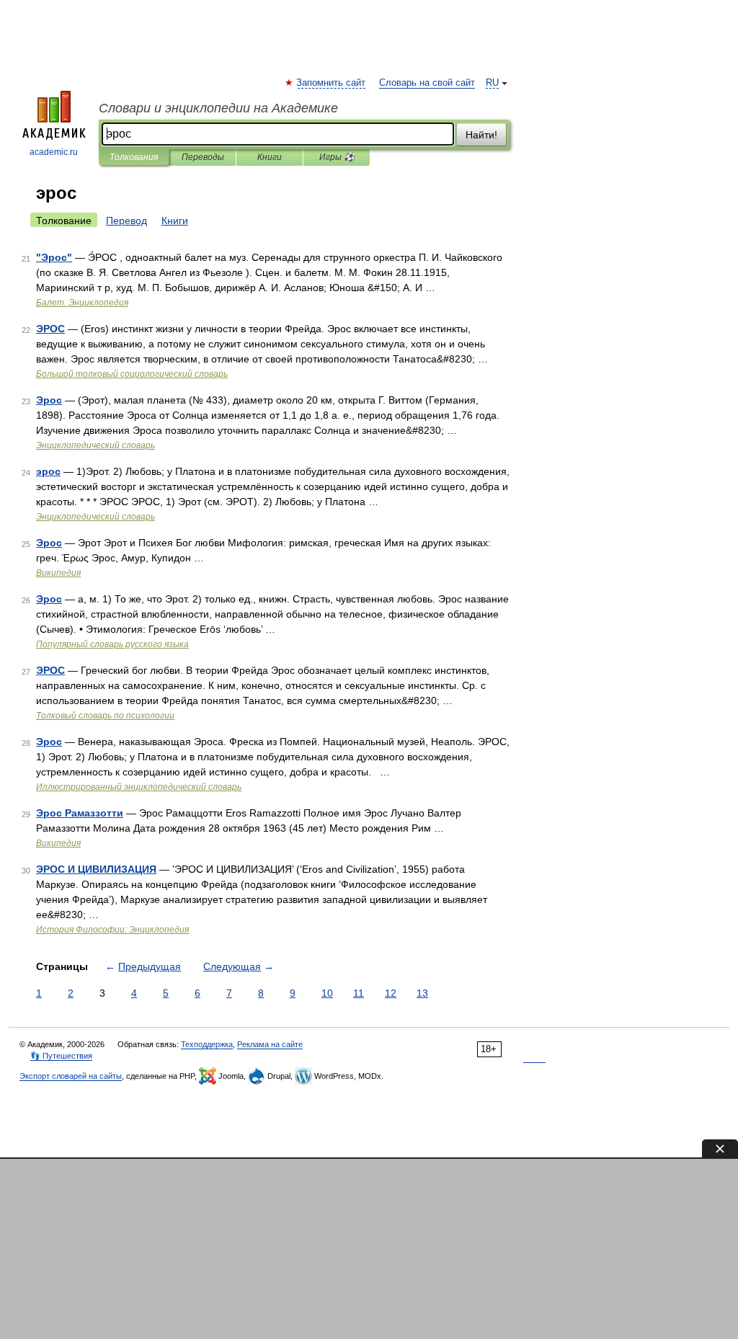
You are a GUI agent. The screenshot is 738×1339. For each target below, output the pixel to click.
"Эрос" (54, 257)
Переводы (203, 157)
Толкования (134, 157)
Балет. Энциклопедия (82, 303)
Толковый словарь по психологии (105, 716)
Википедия (58, 573)
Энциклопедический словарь (95, 445)
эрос (48, 471)
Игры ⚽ (337, 157)
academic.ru (54, 152)
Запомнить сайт (331, 83)
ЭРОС (50, 328)
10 (327, 993)
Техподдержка (207, 1044)
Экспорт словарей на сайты (70, 1076)
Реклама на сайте (270, 1044)
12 (390, 993)
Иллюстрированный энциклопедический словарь (138, 787)
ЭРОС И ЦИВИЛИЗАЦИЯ (96, 869)
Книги (269, 157)
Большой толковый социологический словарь (132, 374)
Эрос (49, 400)
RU (492, 83)
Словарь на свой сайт (427, 83)
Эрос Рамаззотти (79, 813)
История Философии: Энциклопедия (112, 930)
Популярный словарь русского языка (112, 644)
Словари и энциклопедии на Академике (218, 108)
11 (358, 993)
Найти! (481, 135)
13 (422, 993)
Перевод (126, 220)
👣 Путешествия (61, 1055)
